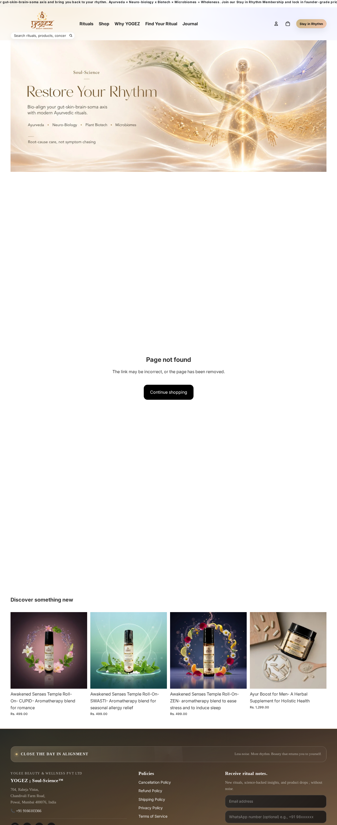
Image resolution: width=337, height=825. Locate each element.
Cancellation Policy (154, 782)
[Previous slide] (18, 650)
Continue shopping (168, 392)
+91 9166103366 (28, 811)
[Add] (79, 681)
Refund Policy (150, 790)
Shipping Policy (151, 799)
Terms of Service (152, 816)
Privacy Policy (150, 808)
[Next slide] (79, 650)
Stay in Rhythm (311, 24)
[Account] (276, 23)
